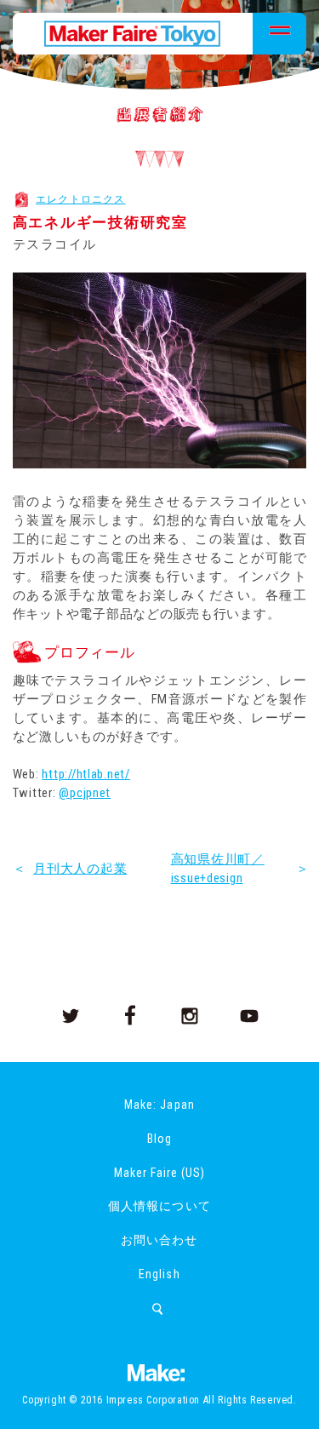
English (159, 1274)
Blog (159, 1138)
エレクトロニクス (81, 199)
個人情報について (159, 1206)
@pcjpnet (85, 793)
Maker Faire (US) (159, 1172)
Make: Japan (159, 1104)
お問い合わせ (159, 1240)
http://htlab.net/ (85, 774)
